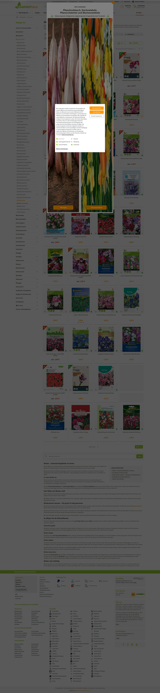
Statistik (76, 139)
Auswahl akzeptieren (96, 116)
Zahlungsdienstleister (64, 141)
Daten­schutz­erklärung (68, 134)
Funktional (76, 144)
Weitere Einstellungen (62, 149)
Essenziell (61, 139)
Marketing (76, 141)
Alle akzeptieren (96, 108)
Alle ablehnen (96, 112)
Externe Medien (63, 144)
